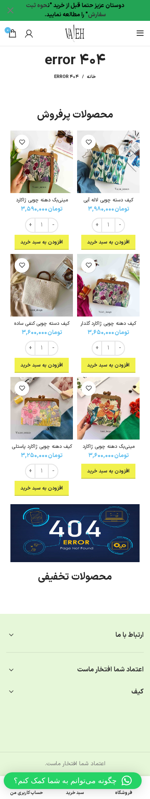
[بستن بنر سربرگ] (10, 10)
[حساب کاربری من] (29, 33)
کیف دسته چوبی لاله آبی (108, 200)
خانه (91, 77)
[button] (73, 780)
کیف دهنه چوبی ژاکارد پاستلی (42, 446)
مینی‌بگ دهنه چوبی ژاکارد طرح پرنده (108, 450)
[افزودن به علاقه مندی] (88, 142)
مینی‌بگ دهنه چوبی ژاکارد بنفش (42, 203)
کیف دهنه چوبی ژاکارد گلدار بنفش (108, 327)
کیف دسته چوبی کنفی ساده (42, 323)
